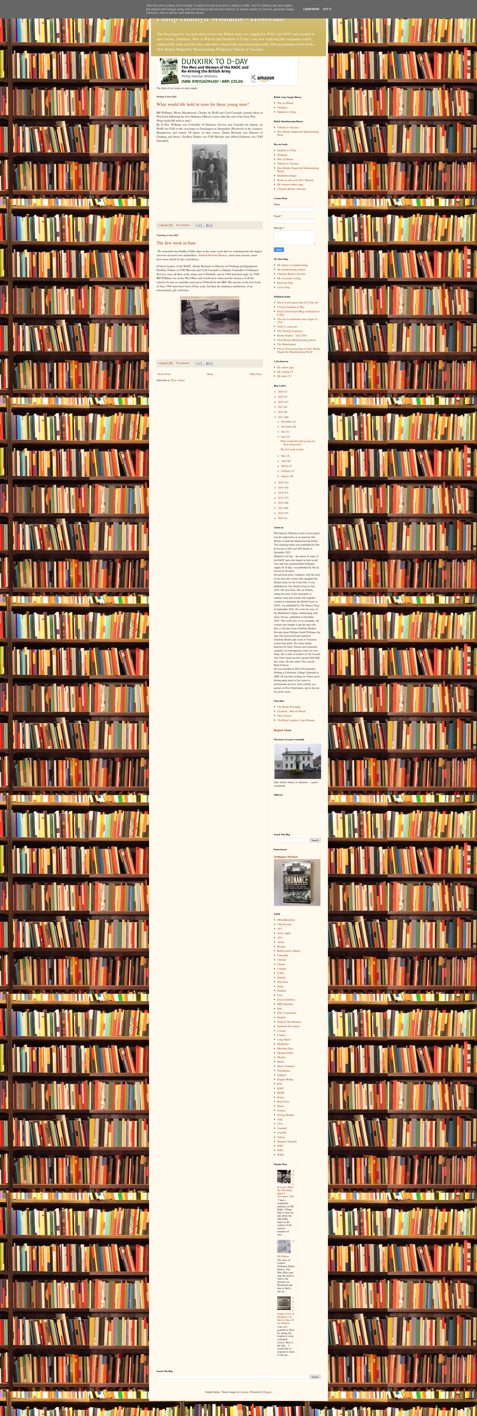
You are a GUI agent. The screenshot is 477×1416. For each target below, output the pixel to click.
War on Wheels (285, 103)
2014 (281, 513)
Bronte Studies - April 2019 (292, 335)
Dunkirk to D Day (286, 112)
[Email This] (197, 225)
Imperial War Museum (289, 1021)
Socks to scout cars (287, 326)
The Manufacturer (286, 344)
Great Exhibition (286, 999)
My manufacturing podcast (291, 269)
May (284, 456)
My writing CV (285, 372)
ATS (279, 937)
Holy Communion (286, 1013)
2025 (281, 396)
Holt (279, 1008)
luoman (244, 1392)
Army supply (284, 933)
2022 (281, 412)
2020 (281, 482)
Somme (281, 1110)
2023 (281, 407)
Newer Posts (163, 374)
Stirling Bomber (285, 1115)
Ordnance (282, 107)
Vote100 (281, 1132)
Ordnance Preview (286, 857)
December (287, 421)
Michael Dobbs (285, 1053)
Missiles (281, 1057)
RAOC (280, 1088)
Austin (280, 942)
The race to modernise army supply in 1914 (297, 320)
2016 (281, 502)
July (283, 431)
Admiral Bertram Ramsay (213, 255)
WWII (280, 1154)
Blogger (267, 1392)
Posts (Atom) (178, 380)
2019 (281, 487)
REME (281, 1092)
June (284, 436)
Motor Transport (286, 1066)
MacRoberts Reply (287, 175)
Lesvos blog (283, 287)
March (285, 466)
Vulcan (281, 1137)
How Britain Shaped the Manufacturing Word (298, 133)
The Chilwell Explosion (289, 331)
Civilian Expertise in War (290, 307)
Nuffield (281, 1075)
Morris (280, 1061)
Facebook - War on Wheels (291, 711)
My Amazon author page (290, 184)
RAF (279, 1084)
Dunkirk (281, 990)
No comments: (183, 225)
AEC (279, 928)
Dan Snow (282, 982)
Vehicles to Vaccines (288, 127)
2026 (281, 391)
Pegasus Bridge (285, 1079)
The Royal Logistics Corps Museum (296, 720)
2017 (281, 497)
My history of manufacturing (292, 265)
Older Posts (256, 374)
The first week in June (176, 243)
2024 (281, 402)
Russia (280, 1106)
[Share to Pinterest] (211, 225)
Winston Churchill (287, 1141)
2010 (281, 518)
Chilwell (281, 959)
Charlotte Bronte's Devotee (291, 274)
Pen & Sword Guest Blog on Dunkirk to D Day (298, 313)
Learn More (311, 9)
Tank (279, 1119)
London (281, 1035)
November (287, 426)
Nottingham (283, 1070)
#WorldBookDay (286, 920)
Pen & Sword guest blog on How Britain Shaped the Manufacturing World (298, 350)
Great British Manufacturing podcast (296, 340)
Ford (279, 995)
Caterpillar (282, 955)
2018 (281, 492)
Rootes (280, 1097)
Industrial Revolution (288, 1026)
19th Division (284, 924)
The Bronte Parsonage (289, 706)
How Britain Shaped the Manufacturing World (298, 169)
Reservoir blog (285, 282)
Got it (327, 9)
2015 (281, 508)
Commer (281, 968)
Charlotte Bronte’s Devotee (291, 189)
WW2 (280, 1150)
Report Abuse (283, 730)
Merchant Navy (285, 1048)
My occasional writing (289, 278)
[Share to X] (204, 225)
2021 (281, 417)
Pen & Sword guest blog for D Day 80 (297, 302)
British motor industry (289, 951)
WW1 (280, 1146)
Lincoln (281, 1030)
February (286, 471)
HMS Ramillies (285, 1004)
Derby (280, 986)
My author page (285, 367)
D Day (280, 973)
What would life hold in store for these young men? (203, 104)
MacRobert (283, 1044)
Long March (283, 1039)
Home (210, 374)
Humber (281, 1017)
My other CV (284, 376)
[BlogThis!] (200, 225)
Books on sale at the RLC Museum (295, 180)
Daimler (281, 977)
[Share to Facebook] (207, 225)
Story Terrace (284, 715)
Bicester (281, 946)
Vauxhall (282, 1128)
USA (279, 1123)
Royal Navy (283, 1101)
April (284, 461)
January (285, 476)
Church (281, 964)
